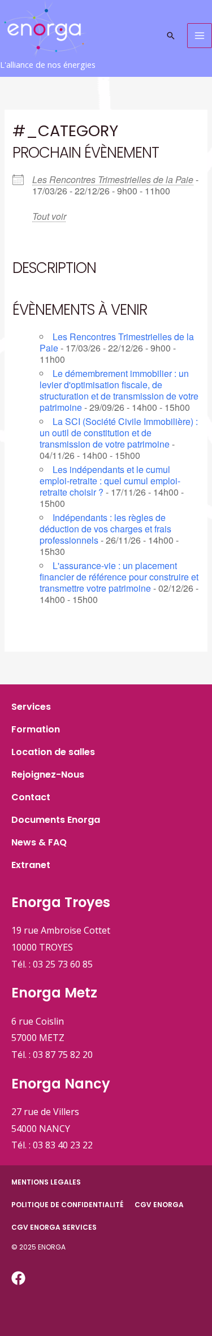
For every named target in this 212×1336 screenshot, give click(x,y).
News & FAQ (39, 842)
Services (31, 706)
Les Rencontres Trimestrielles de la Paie (112, 179)
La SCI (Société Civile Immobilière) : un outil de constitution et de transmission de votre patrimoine (119, 432)
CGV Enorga (159, 1204)
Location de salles (53, 751)
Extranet (30, 864)
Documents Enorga (55, 819)
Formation (35, 729)
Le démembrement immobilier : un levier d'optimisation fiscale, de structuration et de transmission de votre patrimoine (119, 390)
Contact (30, 797)
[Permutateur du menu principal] (199, 35)
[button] (171, 36)
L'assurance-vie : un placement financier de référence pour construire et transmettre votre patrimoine (119, 577)
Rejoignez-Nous (47, 774)
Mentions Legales (46, 1182)
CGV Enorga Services (54, 1227)
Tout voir (49, 216)
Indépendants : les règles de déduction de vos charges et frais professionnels (105, 528)
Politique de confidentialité (67, 1204)
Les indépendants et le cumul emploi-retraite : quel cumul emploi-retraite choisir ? (110, 480)
